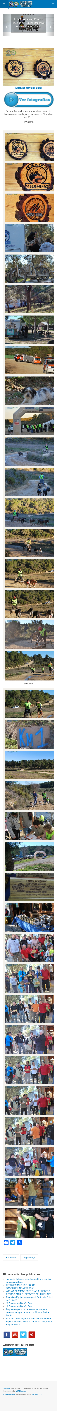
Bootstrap (7, 1388)
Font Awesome (9, 1394)
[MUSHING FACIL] (21, 4)
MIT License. (21, 1391)
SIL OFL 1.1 (37, 1394)
